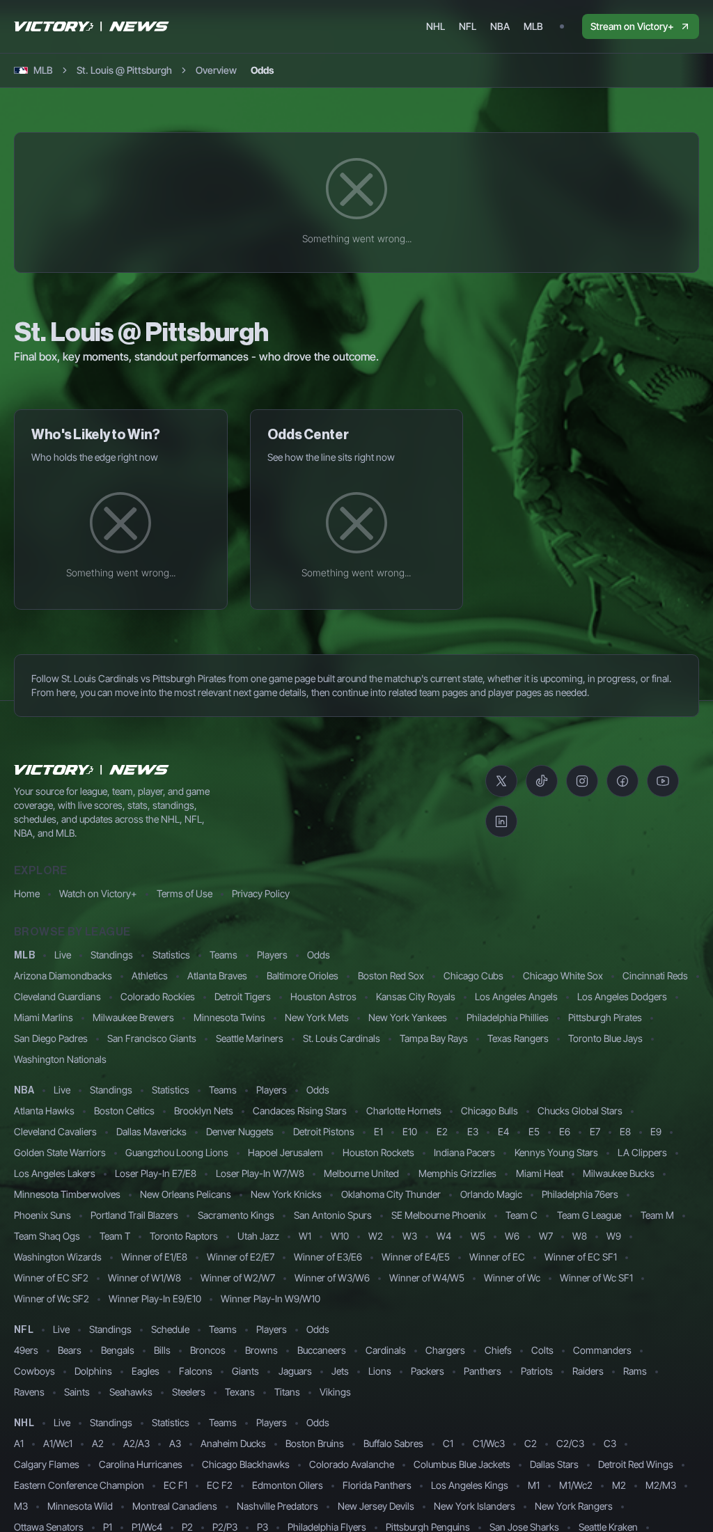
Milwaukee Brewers (133, 1017)
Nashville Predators (277, 1506)
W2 (375, 1236)
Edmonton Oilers (287, 1485)
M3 (21, 1506)
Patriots (537, 1371)
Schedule (170, 1329)
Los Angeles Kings (469, 1485)
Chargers (445, 1350)
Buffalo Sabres (393, 1443)
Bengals (117, 1350)
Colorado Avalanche (351, 1464)
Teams (223, 955)
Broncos (208, 1350)
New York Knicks (286, 1194)
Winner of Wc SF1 (596, 1278)
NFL (23, 1330)
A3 (175, 1443)
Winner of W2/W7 (238, 1278)
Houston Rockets (378, 1152)
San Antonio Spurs (333, 1215)
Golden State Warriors (60, 1152)
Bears (69, 1350)
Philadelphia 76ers (580, 1194)
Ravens (29, 1392)
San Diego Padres (51, 1038)
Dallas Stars (554, 1464)
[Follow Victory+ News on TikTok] (542, 781)
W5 (478, 1236)
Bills (162, 1350)
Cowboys (34, 1371)
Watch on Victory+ (98, 893)
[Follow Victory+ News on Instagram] (582, 781)
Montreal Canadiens (174, 1506)
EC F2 (220, 1485)
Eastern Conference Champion (79, 1485)
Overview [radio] (216, 70)
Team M (657, 1215)
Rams (635, 1371)
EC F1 (175, 1485)
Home (27, 893)
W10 (340, 1236)
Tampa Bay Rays (434, 1038)
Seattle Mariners (249, 1038)
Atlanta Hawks (44, 1110)
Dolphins (93, 1371)
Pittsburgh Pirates (605, 1017)
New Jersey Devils (376, 1506)
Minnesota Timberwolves (67, 1194)
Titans (287, 1392)
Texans (240, 1392)
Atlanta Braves (217, 975)
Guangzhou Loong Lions (176, 1152)
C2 (530, 1443)
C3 (610, 1443)
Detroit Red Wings (635, 1464)
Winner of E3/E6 (328, 1257)
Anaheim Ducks (233, 1443)
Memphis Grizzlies (457, 1173)
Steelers (188, 1392)
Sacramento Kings (236, 1215)
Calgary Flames (46, 1464)
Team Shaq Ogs (47, 1236)
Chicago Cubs (473, 975)
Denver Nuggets (240, 1131)
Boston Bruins (314, 1443)
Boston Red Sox (391, 975)
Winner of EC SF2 (51, 1278)
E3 (472, 1131)
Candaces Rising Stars (300, 1110)
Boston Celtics (124, 1110)
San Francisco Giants (151, 1038)
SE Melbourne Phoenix (438, 1215)
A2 (98, 1443)
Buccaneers (321, 1350)
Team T (115, 1236)
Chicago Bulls (489, 1110)
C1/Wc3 (489, 1443)
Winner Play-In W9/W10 (270, 1298)
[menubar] (485, 26)
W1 (305, 1236)
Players (272, 955)
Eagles (145, 1371)
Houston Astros (323, 996)
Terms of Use (184, 893)
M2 (619, 1485)
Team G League (589, 1215)
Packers (427, 1371)
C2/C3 (570, 1443)
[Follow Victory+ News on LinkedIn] (501, 821)
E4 (503, 1131)
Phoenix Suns (42, 1215)
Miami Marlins (43, 1017)
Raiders (588, 1371)
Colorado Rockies (157, 996)
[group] (235, 70)
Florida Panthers (377, 1485)
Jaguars (295, 1371)
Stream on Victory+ (632, 26)
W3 (409, 1236)
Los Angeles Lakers (54, 1173)
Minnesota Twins (229, 1017)
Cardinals (386, 1350)
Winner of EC (497, 1257)
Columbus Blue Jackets (462, 1464)
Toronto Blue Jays (605, 1038)
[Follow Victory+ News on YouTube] (663, 781)
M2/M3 (660, 1485)
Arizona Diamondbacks (63, 975)
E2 (442, 1131)
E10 (409, 1131)
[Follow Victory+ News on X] (501, 781)
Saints (77, 1392)
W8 (579, 1236)
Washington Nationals (60, 1059)
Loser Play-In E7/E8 (155, 1173)
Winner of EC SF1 (580, 1257)
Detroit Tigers (242, 996)
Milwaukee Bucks (619, 1173)
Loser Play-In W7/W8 (260, 1173)
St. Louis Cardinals (341, 1038)
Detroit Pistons (323, 1131)
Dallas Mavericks (151, 1131)
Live (62, 955)
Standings (112, 955)
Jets (340, 1371)
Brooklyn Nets (203, 1110)
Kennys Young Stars (556, 1152)
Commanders (602, 1350)
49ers (26, 1350)
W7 (546, 1236)
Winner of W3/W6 (332, 1278)
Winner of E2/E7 (240, 1257)
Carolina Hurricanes (140, 1464)
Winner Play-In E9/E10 (155, 1298)
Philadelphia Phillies (508, 1017)
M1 (534, 1485)
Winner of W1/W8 (144, 1278)
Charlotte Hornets (403, 1110)
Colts (542, 1350)
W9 (613, 1236)
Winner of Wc (512, 1278)
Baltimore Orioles (302, 975)
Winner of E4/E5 (416, 1257)
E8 (625, 1131)
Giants (245, 1371)
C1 (448, 1443)
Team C (522, 1215)
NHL (24, 1423)
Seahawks (130, 1392)
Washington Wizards (58, 1257)
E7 (595, 1131)
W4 (444, 1236)
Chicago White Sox (563, 975)
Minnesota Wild (80, 1506)
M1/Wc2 (576, 1485)
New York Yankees (407, 1017)
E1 (378, 1131)
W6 (512, 1236)
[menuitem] (435, 26)
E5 (534, 1131)
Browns (261, 1350)
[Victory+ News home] (92, 770)
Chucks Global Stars (580, 1110)
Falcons (195, 1371)
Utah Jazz (258, 1236)
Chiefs (498, 1350)
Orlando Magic (491, 1194)
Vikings (335, 1392)
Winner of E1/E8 (154, 1257)
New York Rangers (574, 1506)
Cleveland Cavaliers (55, 1131)
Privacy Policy (261, 893)
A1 (19, 1443)
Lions (379, 1371)
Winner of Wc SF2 (51, 1298)
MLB (24, 956)
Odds (318, 955)
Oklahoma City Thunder (391, 1194)
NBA (24, 1091)
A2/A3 (136, 1443)
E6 (564, 1131)
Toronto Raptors (184, 1236)
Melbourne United (361, 1173)
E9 (655, 1131)
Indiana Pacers (464, 1152)
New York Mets (317, 1017)
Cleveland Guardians (57, 996)
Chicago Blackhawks (246, 1464)
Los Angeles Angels (516, 996)
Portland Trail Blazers (134, 1215)
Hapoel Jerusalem (285, 1152)
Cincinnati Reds (655, 975)
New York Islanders (474, 1506)
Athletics (150, 975)
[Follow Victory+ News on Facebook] (622, 781)
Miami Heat (539, 1173)
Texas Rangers (518, 1038)
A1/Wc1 (57, 1443)
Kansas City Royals (415, 996)
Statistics (171, 955)
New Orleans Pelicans (185, 1194)
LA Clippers (642, 1152)
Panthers (482, 1371)
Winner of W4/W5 (426, 1278)
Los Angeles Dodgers (622, 996)
